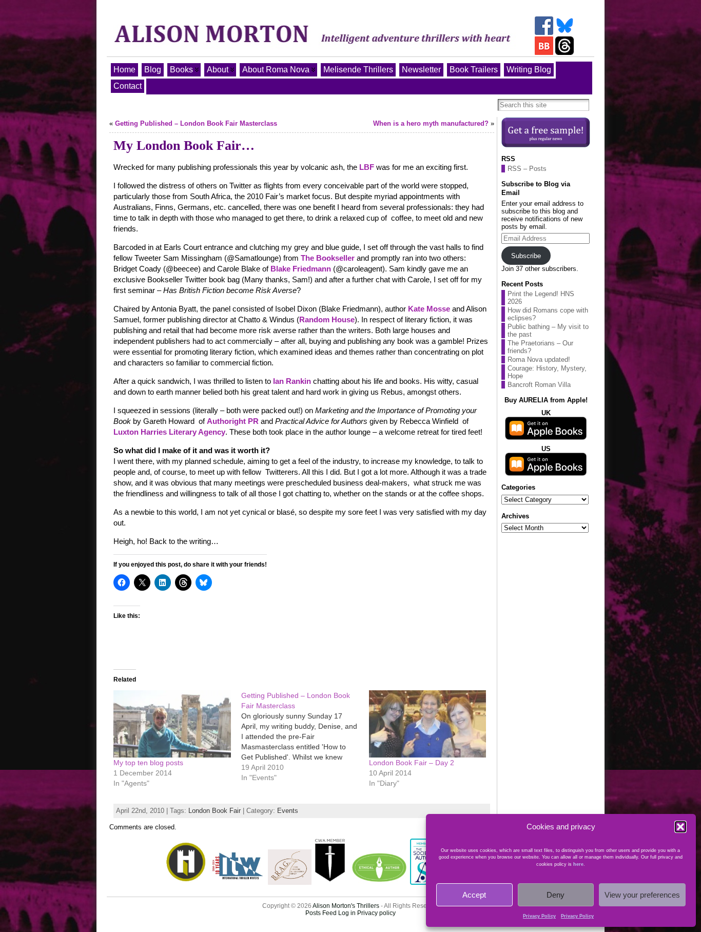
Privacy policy (376, 913)
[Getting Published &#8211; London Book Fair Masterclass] (305, 736)
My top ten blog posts (148, 763)
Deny (555, 894)
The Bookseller (328, 258)
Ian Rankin (292, 381)
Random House (327, 319)
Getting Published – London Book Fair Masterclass (196, 123)
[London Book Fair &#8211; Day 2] (427, 724)
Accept (474, 894)
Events (287, 810)
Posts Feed (321, 913)
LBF (367, 167)
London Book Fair (214, 810)
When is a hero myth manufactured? (431, 123)
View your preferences (642, 894)
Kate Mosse (429, 308)
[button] (680, 827)
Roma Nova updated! (539, 359)
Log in (347, 913)
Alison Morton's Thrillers (346, 905)
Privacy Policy (539, 916)
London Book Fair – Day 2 (411, 763)
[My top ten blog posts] (172, 724)
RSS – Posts (527, 168)
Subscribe (526, 256)
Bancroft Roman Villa (539, 385)
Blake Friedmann (300, 268)
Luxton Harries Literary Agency (169, 432)
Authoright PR (233, 421)
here (578, 864)
